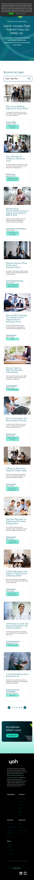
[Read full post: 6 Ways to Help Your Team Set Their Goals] (17, 464)
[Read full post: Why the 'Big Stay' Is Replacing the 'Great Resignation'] (17, 515)
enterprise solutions (12, 777)
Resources (22, 820)
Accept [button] (11, 13)
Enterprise (22, 805)
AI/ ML (9, 836)
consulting (14, 775)
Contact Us (12, 735)
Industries (10, 820)
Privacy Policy (16, 868)
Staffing (21, 801)
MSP (20, 815)
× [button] (1, 2)
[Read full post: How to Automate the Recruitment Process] (17, 414)
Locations (10, 850)
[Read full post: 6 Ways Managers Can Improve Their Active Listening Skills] (17, 567)
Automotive (10, 823)
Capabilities (11, 794)
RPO (20, 808)
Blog (20, 823)
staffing (19, 775)
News (20, 827)
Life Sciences (11, 827)
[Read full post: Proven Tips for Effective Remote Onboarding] (17, 363)
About (9, 841)
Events (21, 834)
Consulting (22, 798)
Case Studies (23, 830)
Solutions (22, 794)
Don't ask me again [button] (21, 13)
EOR (20, 812)
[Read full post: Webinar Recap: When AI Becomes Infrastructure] (17, 259)
